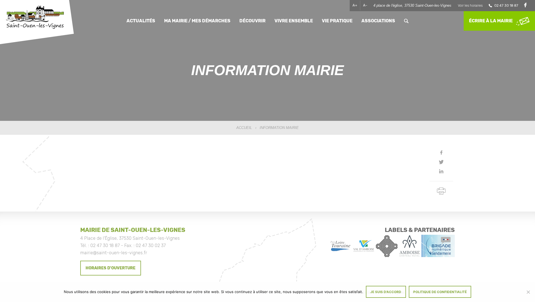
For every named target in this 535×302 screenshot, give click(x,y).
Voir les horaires (470, 5)
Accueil (244, 128)
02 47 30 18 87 (506, 5)
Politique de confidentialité (440, 292)
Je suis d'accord (385, 292)
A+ (354, 5)
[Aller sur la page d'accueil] (35, 18)
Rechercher (406, 21)
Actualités (141, 20)
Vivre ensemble (293, 20)
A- (365, 5)
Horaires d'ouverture (110, 268)
